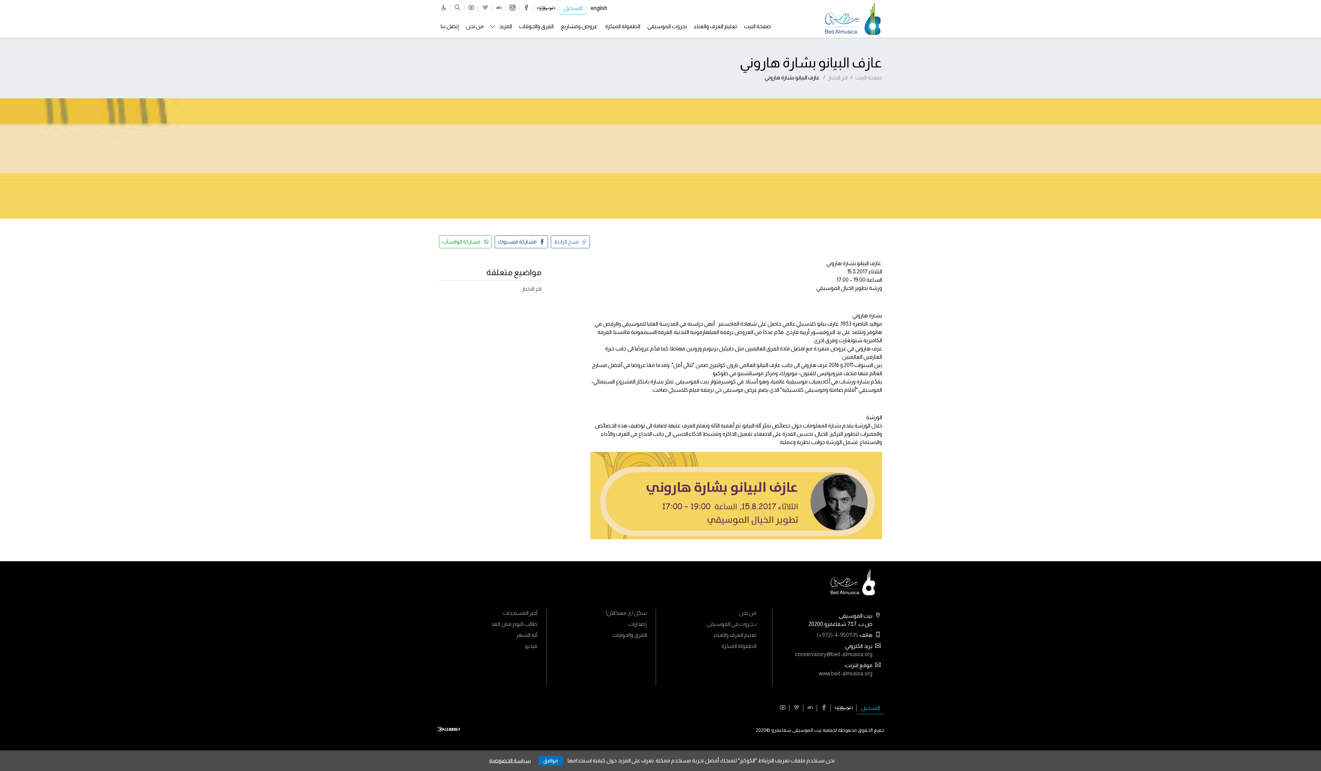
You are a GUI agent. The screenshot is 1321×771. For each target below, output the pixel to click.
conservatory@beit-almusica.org (833, 654)
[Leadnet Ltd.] (448, 728)
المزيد (505, 26)
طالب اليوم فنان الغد (514, 624)
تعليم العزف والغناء (715, 26)
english (599, 8)
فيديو (531, 646)
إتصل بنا (450, 26)
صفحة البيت (757, 26)
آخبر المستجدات (520, 613)
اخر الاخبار (838, 77)
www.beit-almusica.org (845, 673)
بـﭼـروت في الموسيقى (731, 624)
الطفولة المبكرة (622, 26)
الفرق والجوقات (536, 26)
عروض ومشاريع (579, 26)
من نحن (475, 26)
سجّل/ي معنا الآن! (626, 613)
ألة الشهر (526, 635)
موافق (550, 760)
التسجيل (572, 8)
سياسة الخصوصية (510, 760)
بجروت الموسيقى (667, 26)
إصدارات (638, 624)
